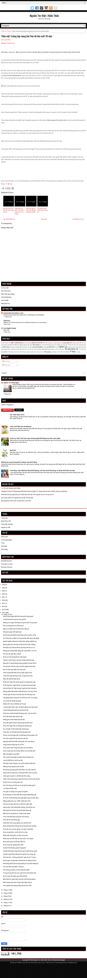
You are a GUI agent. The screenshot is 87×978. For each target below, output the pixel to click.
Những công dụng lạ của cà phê (13, 766)
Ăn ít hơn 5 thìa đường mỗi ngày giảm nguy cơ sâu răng (20, 798)
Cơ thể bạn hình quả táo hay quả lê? (14, 619)
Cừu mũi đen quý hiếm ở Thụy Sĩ (13, 867)
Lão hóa (29, 347)
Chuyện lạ (59, 343)
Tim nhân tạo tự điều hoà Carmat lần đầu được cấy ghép (21, 638)
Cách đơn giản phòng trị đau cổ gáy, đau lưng (17, 676)
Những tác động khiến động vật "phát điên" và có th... (20, 651)
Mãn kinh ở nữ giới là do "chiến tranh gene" (17, 813)
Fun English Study (10, 328)
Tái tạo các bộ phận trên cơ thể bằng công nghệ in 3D (20, 735)
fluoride (49, 345)
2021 (3, 597)
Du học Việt (4, 288)
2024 (3, 591)
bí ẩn (40, 343)
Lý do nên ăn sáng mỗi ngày (12, 701)
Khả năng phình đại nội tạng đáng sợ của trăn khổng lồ (20, 863)
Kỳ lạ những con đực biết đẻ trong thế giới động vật (19, 794)
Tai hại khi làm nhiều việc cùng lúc (42, 210)
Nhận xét (7, 365)
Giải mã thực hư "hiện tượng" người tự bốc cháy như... (20, 688)
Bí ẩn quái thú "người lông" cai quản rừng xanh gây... (20, 685)
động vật (22, 345)
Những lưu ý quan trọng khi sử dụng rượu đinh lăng (19, 462)
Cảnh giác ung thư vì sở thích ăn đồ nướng (16, 776)
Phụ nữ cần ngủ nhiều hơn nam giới (14, 669)
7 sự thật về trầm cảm (10, 788)
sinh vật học (30, 349)
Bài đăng (7, 361)
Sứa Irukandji (37, 349)
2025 (3, 588)
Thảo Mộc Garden (7, 524)
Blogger (62, 960)
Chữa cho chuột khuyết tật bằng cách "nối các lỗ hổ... (20, 713)
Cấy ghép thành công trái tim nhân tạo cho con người (20, 698)
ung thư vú (41, 352)
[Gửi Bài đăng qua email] (2, 188)
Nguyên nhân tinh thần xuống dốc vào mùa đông (18, 741)
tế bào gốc (61, 349)
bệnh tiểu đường (26, 343)
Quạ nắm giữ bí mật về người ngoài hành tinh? (18, 723)
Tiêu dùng (10, 352)
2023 (3, 594)
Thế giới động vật (71, 349)
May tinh (51, 347)
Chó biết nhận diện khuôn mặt (12, 716)
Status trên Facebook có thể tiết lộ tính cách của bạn (20, 773)
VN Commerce (6, 291)
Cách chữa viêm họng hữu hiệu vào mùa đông (18, 748)
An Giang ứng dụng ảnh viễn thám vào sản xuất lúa (19, 770)
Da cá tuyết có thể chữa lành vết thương (16, 729)
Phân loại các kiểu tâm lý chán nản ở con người (18, 838)
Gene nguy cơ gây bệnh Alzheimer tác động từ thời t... (20, 860)
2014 (3, 609)
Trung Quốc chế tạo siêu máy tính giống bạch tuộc (19, 666)
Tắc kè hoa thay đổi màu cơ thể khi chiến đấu (17, 804)
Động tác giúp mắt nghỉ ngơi (12, 632)
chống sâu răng (52, 343)
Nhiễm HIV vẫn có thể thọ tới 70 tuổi (14, 704)
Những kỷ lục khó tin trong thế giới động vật (17, 810)
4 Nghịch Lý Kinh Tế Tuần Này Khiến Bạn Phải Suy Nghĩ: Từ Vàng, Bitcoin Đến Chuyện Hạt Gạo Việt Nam (34, 491)
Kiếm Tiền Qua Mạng (7, 294)
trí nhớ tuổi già (22, 352)
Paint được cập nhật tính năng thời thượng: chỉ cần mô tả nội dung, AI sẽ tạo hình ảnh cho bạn (42, 470)
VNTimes (7, 320)
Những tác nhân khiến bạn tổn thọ (14, 719)
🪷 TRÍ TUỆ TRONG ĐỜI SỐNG (10, 488)
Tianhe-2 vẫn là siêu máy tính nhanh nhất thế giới (18, 660)
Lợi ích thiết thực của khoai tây (13, 760)
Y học (9, 31)
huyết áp (81, 345)
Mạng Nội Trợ (5, 303)
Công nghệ (76, 343)
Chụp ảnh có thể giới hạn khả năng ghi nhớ (16, 732)
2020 (3, 600)
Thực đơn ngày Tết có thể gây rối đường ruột (17, 726)
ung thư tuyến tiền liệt (32, 352)
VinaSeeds (34, 962)
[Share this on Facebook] (6, 184)
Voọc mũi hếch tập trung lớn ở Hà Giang (16, 816)
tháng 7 (6, 902)
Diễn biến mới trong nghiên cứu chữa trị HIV (17, 823)
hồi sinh (76, 345)
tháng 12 (7, 614)
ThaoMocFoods (72, 962)
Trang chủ (44, 219)
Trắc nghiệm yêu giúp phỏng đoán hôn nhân (17, 885)
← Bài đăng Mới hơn (8, 219)
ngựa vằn (70, 347)
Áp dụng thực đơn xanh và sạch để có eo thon (16, 501)
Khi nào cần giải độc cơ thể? (12, 654)
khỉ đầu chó (13, 347)
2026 (3, 584)
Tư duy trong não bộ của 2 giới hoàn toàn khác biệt (19, 873)
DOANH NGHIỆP (12, 345)
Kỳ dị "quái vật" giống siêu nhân (13, 845)
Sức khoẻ (44, 349)
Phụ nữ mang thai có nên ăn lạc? (13, 625)
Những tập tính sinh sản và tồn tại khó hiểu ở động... (19, 644)
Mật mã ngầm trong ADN (11, 754)
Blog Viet (6, 330)
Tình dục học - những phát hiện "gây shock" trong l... (20, 857)
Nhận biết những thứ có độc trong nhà (15, 835)
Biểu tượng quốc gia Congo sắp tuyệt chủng (17, 882)
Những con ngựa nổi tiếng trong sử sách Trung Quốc (20, 622)
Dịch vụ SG (41, 962)
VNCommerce (50, 962)
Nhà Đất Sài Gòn (6, 561)
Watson (68, 352)
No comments (5, 40)
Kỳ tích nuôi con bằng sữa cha (13, 782)
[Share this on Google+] (11, 184)
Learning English (37, 347)
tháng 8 (6, 899)
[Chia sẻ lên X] (11, 188)
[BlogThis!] (8, 188)
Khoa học (19, 347)
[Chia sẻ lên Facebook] (13, 188)
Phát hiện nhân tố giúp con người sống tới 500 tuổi (19, 763)
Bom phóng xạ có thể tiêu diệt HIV (14, 841)
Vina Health (4, 300)
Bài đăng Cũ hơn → (79, 219)
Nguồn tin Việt (5, 527)
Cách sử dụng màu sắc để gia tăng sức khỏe (31, 210)
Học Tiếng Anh (69, 345)
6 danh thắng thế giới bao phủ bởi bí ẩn (15, 710)
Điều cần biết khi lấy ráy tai (11, 679)
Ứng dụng (47, 352)
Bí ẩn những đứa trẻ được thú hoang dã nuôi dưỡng (19, 826)
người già (75, 347)
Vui (64, 352)
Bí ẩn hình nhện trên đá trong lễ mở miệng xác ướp (19, 682)
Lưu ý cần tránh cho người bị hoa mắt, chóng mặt (17, 498)
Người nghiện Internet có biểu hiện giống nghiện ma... (20, 641)
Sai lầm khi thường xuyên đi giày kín (14, 848)
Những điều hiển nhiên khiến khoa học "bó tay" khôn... (20, 691)
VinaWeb (19, 962)
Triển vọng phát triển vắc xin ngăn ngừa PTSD (17, 672)
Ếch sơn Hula (43, 345)
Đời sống (36, 345)
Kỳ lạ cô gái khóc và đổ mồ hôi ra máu (15, 832)
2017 (3, 603)
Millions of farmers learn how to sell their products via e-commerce (25, 322)
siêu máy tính (23, 349)
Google (58, 345)
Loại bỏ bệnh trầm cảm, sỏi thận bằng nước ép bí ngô (20, 707)
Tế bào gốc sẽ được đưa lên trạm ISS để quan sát (19, 694)
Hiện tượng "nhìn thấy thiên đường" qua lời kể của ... (19, 807)
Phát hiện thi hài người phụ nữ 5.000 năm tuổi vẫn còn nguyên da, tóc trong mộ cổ (27, 494)
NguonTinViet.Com (8, 43)
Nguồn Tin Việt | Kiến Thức (44, 15)
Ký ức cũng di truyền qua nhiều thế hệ (15, 876)
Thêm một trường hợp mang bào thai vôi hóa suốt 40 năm (26, 36)
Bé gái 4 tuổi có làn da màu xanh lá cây (8, 210)
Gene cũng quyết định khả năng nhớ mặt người (18, 616)
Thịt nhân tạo (82, 349)
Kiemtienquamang (60, 962)
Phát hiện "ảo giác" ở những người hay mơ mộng (19, 211)
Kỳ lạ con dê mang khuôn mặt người (14, 657)
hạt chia (63, 345)
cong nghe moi (68, 343)
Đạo (18, 345)
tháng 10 (7, 893)
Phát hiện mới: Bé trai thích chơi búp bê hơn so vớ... (19, 647)
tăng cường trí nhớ (53, 349)
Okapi (5, 349)
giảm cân (53, 345)
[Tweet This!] (8, 184)
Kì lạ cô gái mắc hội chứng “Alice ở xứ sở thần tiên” (19, 751)
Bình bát (45, 343)
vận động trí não (55, 352)
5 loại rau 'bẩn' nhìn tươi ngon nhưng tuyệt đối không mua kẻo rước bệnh (35, 438)
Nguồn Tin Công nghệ (11, 383)
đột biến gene (29, 345)
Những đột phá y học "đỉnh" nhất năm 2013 (17, 801)
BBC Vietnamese (16, 343)
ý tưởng (78, 352)
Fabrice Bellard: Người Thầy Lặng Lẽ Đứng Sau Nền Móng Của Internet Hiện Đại (37, 384)
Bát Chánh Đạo (7, 343)
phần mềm (10, 349)
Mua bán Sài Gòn (6, 567)
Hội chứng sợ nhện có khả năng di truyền (16, 870)
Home (4, 31)
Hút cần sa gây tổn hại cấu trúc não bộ (15, 738)
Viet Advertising (6, 297)
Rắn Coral (16, 349)
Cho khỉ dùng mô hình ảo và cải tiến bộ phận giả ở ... (20, 785)
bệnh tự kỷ (35, 343)
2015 (3, 606)
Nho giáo (81, 347)
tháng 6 (6, 905)
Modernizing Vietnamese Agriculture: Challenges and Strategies (24, 315)
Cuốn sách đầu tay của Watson (20, 426)
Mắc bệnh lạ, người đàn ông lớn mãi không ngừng (19, 879)
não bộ (57, 347)
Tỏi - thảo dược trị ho (17, 414)
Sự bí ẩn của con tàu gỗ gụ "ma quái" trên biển (18, 829)
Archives (19, 410)
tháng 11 (7, 890)
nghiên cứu (63, 347)
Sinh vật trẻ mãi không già (11, 820)
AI (1, 343)
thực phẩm (4, 352)
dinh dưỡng (4, 345)
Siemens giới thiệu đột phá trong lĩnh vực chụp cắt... (19, 854)
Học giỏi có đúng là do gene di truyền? (15, 791)
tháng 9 (6, 896)
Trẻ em (16, 352)
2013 (3, 613)
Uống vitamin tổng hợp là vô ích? (13, 744)
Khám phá (6, 347)
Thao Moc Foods (6, 564)
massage (46, 347)
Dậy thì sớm (82, 343)
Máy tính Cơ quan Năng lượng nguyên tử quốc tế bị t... (20, 663)
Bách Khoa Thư (6, 521)
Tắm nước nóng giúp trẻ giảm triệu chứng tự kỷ (18, 757)
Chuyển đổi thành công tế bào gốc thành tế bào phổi (20, 851)
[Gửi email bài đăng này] (6, 188)
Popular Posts (7, 410)
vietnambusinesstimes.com (13, 313)
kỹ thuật (25, 347)
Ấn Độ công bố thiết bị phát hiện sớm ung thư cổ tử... (20, 635)
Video (61, 352)
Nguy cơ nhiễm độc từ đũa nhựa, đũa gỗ (16, 629)
